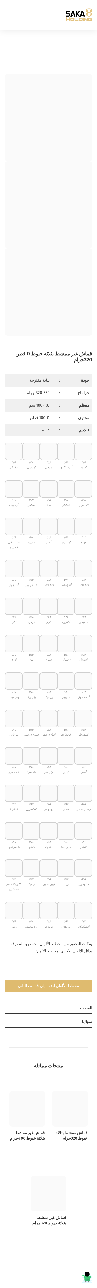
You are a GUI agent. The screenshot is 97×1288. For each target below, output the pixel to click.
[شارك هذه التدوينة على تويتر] (77, 973)
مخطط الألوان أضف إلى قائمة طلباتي (48, 985)
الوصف (86, 1007)
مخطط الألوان (46, 951)
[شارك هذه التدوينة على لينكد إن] (68, 973)
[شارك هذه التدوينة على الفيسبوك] (85, 973)
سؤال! (87, 1021)
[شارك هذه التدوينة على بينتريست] (60, 973)
